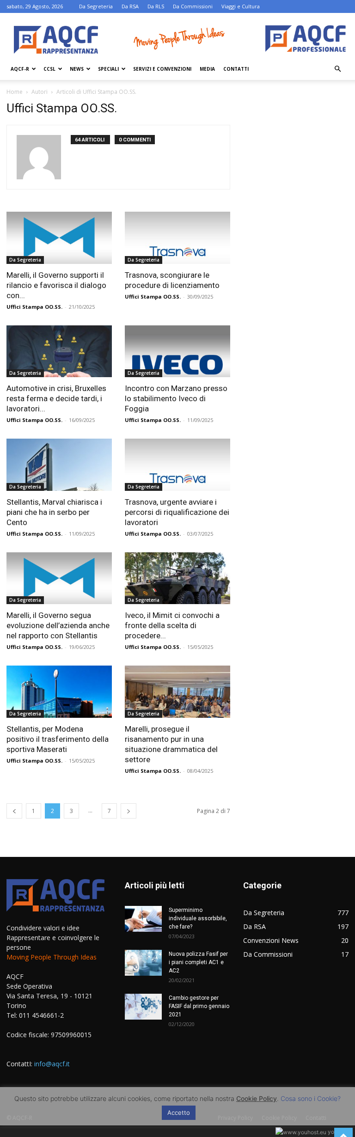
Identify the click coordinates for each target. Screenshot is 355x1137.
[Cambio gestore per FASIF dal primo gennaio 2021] (143, 1007)
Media (207, 69)
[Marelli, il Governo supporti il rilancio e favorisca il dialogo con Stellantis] (59, 238)
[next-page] (128, 811)
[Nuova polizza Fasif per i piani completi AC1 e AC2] (143, 963)
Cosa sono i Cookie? (311, 1098)
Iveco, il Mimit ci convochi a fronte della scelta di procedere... (172, 625)
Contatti (236, 69)
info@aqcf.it (52, 1063)
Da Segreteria (96, 6)
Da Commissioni (193, 6)
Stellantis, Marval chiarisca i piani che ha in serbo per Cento (54, 512)
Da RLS (155, 6)
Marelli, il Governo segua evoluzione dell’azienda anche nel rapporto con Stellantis (58, 625)
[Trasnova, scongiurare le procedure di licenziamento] (177, 238)
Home (14, 92)
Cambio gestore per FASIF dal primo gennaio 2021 (199, 1006)
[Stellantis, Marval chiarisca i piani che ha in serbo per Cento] (59, 465)
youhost (337, 1131)
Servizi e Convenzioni (162, 69)
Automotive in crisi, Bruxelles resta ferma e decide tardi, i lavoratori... (56, 398)
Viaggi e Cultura (240, 6)
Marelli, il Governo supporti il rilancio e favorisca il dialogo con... (56, 285)
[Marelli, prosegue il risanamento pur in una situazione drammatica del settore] (177, 692)
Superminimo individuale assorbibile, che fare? (198, 918)
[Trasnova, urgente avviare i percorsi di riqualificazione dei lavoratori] (177, 465)
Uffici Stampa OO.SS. (34, 306)
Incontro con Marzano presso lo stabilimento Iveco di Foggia (176, 398)
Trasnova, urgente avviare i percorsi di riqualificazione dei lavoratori (177, 512)
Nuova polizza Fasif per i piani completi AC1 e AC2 (198, 962)
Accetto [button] (178, 1112)
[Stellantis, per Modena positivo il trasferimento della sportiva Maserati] (59, 692)
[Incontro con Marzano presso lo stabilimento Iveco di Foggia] (177, 351)
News (77, 69)
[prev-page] (14, 811)
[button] (337, 69)
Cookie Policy (256, 1098)
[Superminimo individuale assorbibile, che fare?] (143, 919)
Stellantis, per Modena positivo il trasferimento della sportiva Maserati (57, 739)
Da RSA (130, 6)
